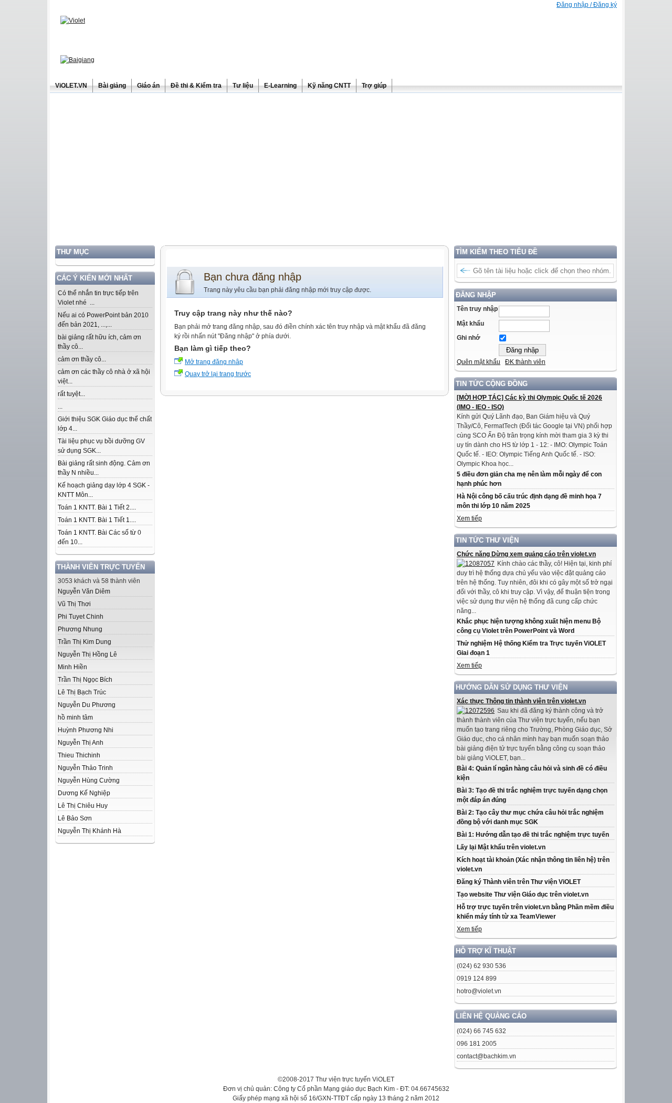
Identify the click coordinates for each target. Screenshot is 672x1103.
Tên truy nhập (477, 309)
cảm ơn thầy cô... (82, 359)
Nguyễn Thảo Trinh (85, 768)
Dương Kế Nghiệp (84, 793)
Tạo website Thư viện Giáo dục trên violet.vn (523, 894)
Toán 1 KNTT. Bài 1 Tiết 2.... (97, 507)
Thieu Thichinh (79, 755)
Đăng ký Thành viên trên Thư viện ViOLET (519, 882)
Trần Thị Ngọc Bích (85, 679)
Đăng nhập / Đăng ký (586, 4)
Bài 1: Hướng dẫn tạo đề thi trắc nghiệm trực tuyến (533, 834)
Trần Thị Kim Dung (84, 642)
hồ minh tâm (75, 717)
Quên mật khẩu (478, 362)
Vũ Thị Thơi (74, 604)
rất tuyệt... (71, 394)
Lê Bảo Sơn (75, 818)
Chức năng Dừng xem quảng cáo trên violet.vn (526, 554)
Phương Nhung (80, 629)
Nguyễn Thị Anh (80, 742)
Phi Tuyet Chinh (80, 616)
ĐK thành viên (525, 362)
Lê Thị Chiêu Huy (83, 805)
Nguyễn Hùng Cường (89, 780)
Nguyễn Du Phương (87, 705)
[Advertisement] (336, 171)
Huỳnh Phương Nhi (85, 730)
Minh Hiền (72, 667)
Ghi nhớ (468, 337)
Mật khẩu (470, 323)
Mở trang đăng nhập (214, 362)
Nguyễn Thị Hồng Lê (87, 654)
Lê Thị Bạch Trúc (82, 692)
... (60, 406)
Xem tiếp (469, 518)
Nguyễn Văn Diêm (84, 591)
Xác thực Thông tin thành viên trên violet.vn (521, 701)
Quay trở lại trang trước (218, 374)
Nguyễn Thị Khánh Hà (89, 831)
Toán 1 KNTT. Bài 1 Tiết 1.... (97, 520)
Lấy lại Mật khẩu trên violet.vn (501, 847)
